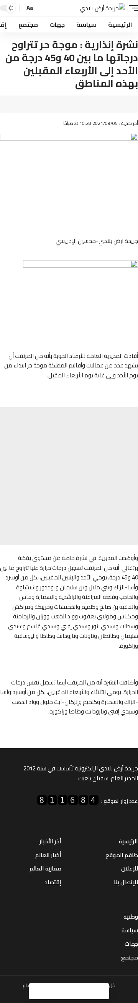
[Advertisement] (69, 476)
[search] (41, 8)
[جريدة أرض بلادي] (102, 8)
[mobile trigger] (131, 8)
